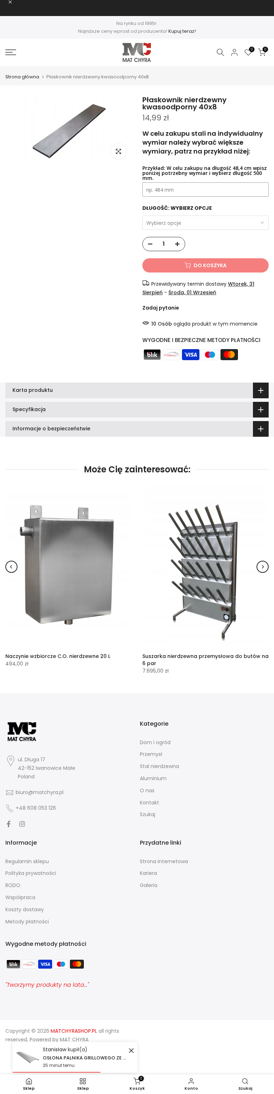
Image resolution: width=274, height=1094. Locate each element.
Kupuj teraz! (182, 31)
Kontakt (149, 802)
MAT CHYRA (74, 1039)
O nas (147, 790)
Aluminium (153, 778)
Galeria (148, 885)
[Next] (263, 567)
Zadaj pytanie (160, 307)
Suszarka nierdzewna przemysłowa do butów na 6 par (205, 660)
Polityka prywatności (30, 873)
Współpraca (20, 897)
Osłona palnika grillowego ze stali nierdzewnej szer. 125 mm (85, 1057)
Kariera (148, 873)
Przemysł (151, 754)
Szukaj (147, 814)
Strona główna (22, 76)
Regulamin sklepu (27, 861)
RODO (12, 885)
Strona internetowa (164, 861)
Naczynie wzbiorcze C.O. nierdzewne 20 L (57, 656)
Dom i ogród (155, 742)
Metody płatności (27, 921)
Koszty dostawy (24, 909)
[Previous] (11, 567)
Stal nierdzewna (159, 766)
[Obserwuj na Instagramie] (22, 824)
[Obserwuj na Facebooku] (8, 824)
